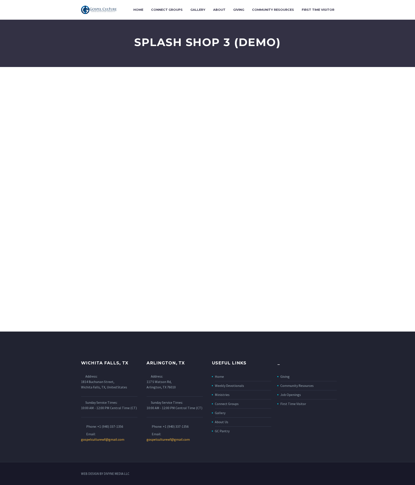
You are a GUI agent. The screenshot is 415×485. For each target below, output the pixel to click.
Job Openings (290, 394)
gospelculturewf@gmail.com (102, 439)
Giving (238, 10)
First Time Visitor (318, 10)
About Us (221, 422)
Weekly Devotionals (229, 385)
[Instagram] (332, 474)
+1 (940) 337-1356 (110, 426)
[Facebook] (327, 474)
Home (138, 10)
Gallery (197, 10)
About (219, 10)
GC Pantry (222, 431)
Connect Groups (167, 10)
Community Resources (273, 10)
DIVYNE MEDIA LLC (116, 474)
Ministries (222, 394)
